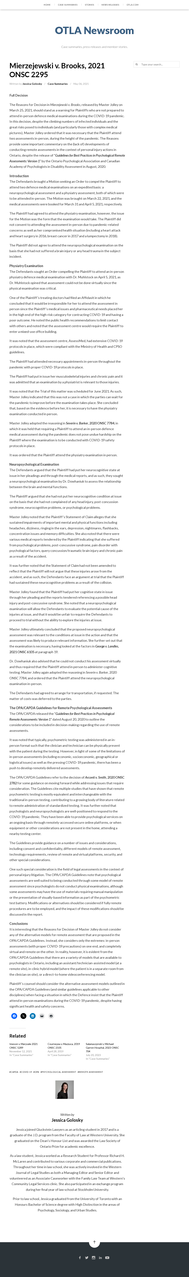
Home (47, 4)
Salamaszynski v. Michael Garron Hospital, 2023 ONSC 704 (102, 1047)
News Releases (110, 4)
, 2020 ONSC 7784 (90, 423)
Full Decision (18, 95)
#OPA (36, 1072)
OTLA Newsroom (94, 30)
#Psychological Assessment (58, 1072)
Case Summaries (68, 4)
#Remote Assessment (90, 1072)
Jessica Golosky (32, 83)
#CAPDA (13, 1072)
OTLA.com (133, 4)
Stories (89, 4)
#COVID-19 (26, 1072)
